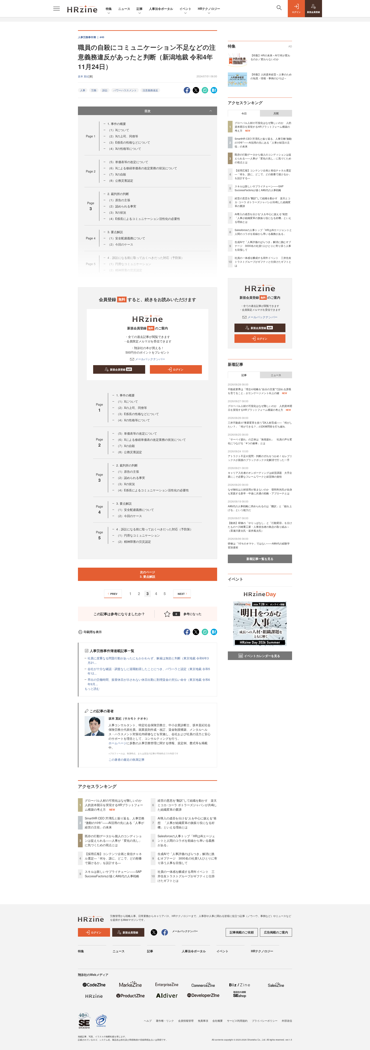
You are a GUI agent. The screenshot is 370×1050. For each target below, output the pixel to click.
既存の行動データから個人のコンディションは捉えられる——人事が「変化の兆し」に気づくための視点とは (113, 840)
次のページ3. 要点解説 (147, 574)
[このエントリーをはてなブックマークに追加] (214, 90)
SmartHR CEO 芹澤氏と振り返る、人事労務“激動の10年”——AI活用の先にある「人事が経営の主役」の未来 (114, 822)
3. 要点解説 (115, 232)
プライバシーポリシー (265, 1020)
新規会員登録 (120, 369)
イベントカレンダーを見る (262, 656)
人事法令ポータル (161, 8)
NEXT (181, 594)
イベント (185, 8)
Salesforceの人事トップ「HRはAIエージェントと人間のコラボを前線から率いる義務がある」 (186, 840)
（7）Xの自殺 (116, 174)
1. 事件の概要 (116, 124)
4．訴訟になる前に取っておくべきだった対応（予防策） (154, 529)
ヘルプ (148, 1020)
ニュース (124, 8)
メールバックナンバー (150, 359)
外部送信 (287, 1020)
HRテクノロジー (209, 8)
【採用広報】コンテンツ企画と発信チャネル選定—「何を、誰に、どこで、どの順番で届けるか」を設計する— (113, 858)
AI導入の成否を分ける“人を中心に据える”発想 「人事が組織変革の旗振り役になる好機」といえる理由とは (187, 822)
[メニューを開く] (56, 8)
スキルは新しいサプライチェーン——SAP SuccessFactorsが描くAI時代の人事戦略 (113, 873)
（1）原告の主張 (118, 200)
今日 (244, 113)
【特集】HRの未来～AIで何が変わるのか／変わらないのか (270, 57)
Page (90, 136)
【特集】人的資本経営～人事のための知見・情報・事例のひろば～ (271, 76)
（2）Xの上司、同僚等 (122, 136)
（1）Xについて (118, 130)
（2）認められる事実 (121, 206)
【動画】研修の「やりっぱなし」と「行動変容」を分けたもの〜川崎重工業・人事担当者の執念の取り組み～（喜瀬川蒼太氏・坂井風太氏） (260, 526)
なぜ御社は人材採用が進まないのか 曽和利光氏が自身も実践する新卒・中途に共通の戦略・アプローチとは (260, 491)
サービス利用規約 (237, 1020)
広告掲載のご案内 (276, 932)
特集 (109, 8)
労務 (93, 90)
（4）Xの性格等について (124, 148)
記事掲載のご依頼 (242, 932)
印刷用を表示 (93, 632)
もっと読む (92, 688)
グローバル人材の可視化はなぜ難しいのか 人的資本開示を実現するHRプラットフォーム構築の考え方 (115, 805)
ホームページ (118, 743)
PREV (113, 594)
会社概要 (217, 1020)
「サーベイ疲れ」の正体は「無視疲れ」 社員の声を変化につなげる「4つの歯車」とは (260, 441)
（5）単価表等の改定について (127, 162)
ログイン (178, 369)
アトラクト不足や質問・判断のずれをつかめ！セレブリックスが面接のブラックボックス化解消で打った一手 (260, 458)
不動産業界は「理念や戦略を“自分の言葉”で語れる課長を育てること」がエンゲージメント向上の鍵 (259, 391)
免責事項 (203, 1020)
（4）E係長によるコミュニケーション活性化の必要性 (143, 218)
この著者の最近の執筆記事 (127, 759)
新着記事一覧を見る (259, 558)
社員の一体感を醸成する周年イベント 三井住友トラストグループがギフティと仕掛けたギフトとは (186, 876)
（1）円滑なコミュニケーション (138, 535)
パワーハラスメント (125, 90)
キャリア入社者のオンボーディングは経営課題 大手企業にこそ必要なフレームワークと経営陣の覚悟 (260, 474)
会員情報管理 (186, 1020)
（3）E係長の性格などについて (128, 142)
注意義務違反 (150, 90)
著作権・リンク (165, 1020)
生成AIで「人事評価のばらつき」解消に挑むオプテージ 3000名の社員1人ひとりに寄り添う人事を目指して (187, 858)
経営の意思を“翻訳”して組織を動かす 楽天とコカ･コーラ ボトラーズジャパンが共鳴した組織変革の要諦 (187, 805)
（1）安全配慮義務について (126, 238)
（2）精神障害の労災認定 (133, 541)
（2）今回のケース (129, 516)
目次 (148, 111)
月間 (276, 113)
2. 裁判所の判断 (118, 194)
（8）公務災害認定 (120, 180)
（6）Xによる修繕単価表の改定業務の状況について (142, 168)
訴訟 (104, 90)
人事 (82, 90)
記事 (140, 8)
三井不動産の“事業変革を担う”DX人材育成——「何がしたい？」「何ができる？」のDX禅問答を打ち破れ (260, 424)
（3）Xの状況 (116, 212)
